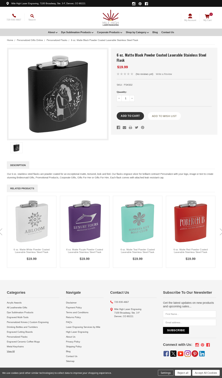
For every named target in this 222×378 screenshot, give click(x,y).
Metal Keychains (15, 346)
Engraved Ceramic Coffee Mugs (23, 341)
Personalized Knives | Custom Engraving (28, 322)
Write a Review (164, 74)
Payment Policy (74, 307)
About (52, 32)
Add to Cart (31, 225)
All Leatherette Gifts (17, 307)
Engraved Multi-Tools (17, 317)
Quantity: (122, 92)
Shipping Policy (74, 346)
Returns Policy (73, 317)
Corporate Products (108, 32)
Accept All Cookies (206, 373)
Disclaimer (71, 302)
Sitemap (70, 361)
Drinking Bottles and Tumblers (22, 327)
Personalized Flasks (17, 336)
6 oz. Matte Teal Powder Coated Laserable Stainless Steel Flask (138, 250)
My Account (190, 20)
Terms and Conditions (77, 312)
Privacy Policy (73, 341)
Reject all (182, 373)
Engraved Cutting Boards (20, 332)
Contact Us (167, 32)
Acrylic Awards (14, 302)
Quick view (31, 217)
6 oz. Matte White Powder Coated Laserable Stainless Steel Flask (32, 250)
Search (32, 19)
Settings (166, 373)
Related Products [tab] (22, 188)
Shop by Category (136, 32)
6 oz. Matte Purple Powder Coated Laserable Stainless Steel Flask (84, 250)
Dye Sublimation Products (76, 32)
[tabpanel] (31, 232)
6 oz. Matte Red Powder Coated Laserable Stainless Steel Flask (191, 250)
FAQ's (69, 322)
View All (11, 351)
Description (18, 165)
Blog (155, 32)
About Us (70, 336)
